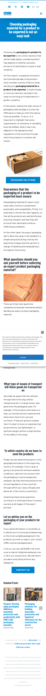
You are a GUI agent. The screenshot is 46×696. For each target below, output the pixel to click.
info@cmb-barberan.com (30, 2)
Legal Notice (34, 363)
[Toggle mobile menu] (41, 13)
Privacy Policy (25, 363)
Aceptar (23, 357)
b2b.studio (33, 640)
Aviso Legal (36, 644)
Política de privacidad (23, 644)
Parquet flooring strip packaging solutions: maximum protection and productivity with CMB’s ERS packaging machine (12, 614)
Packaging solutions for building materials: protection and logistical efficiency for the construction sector (33, 614)
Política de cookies (14, 363)
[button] (42, 332)
